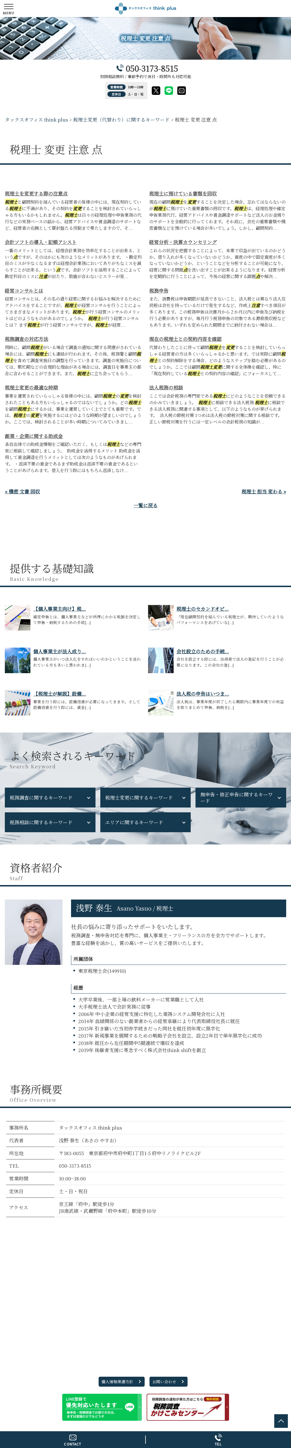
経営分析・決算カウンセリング (183, 241)
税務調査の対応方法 (26, 338)
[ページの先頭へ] (281, 1421)
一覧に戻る (146, 505)
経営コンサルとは (24, 290)
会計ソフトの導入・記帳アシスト (41, 241)
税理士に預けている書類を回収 (183, 193)
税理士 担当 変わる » (264, 491)
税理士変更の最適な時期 (31, 387)
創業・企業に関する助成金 (34, 435)
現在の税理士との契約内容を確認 (185, 338)
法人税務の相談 (166, 387)
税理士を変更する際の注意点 (36, 193)
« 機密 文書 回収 (22, 491)
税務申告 (159, 290)
